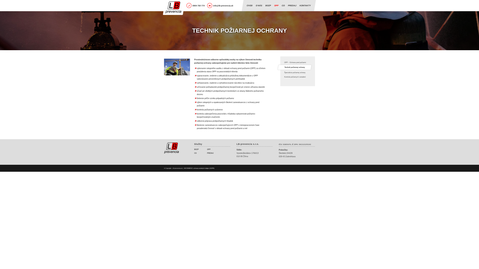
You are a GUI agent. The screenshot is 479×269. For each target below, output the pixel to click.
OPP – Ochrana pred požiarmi (295, 62)
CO (195, 153)
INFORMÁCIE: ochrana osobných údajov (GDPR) (199, 168)
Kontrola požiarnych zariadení (295, 77)
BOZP (196, 149)
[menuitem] (249, 5)
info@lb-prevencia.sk (223, 6)
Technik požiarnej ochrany (294, 67)
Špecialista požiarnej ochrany (294, 72)
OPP (209, 149)
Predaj (210, 153)
